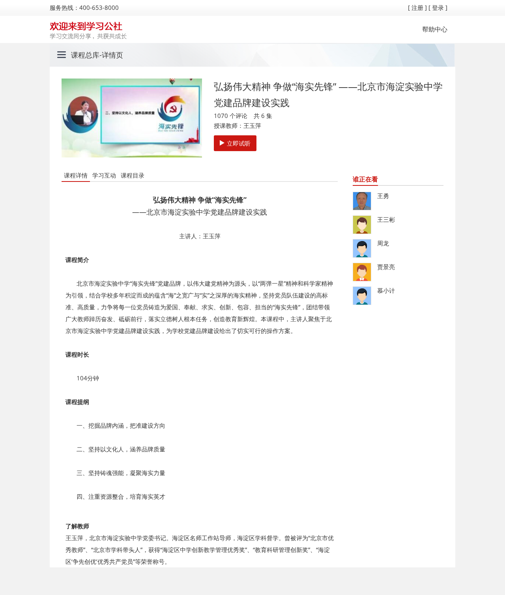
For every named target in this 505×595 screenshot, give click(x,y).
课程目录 (132, 175)
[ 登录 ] (437, 7)
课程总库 (85, 55)
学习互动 (104, 175)
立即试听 (239, 143)
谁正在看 (365, 179)
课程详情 (76, 175)
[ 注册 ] (417, 7)
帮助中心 (434, 29)
